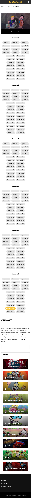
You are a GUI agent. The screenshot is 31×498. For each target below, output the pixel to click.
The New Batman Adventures (17, 469)
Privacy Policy (7, 486)
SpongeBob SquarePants (15, 412)
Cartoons (9, 6)
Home (2, 6)
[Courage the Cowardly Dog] (15, 432)
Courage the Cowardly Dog (16, 434)
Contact (5, 483)
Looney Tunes (11, 378)
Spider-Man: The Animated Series (18, 446)
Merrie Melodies (12, 366)
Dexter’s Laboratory (13, 423)
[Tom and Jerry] (15, 386)
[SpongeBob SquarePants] (15, 409)
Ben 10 (9, 457)
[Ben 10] (15, 455)
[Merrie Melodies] (15, 364)
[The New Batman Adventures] (15, 466)
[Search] (29, 2)
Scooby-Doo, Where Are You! (17, 400)
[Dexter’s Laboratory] (15, 421)
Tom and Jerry (12, 389)
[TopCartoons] (15, 2)
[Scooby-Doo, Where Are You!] (15, 398)
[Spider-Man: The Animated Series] (15, 443)
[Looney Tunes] (15, 375)
